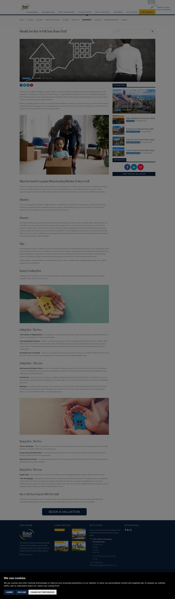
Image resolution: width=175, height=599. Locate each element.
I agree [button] (9, 592)
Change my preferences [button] (42, 592)
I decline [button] (21, 592)
